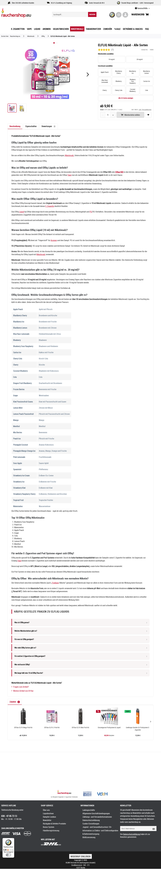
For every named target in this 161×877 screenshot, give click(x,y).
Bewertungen (48, 126)
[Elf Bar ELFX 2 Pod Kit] (52, 716)
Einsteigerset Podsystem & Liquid (109, 727)
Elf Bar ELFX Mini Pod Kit (80, 727)
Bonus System (48, 827)
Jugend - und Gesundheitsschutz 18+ (97, 827)
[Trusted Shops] (112, 15)
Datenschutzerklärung (91, 820)
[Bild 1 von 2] (54, 43)
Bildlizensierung (89, 837)
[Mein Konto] (125, 15)
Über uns (46, 810)
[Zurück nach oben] (64, 792)
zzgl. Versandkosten (145, 109)
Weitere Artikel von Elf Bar (23, 690)
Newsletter (47, 820)
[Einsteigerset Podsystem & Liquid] (109, 716)
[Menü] (12, 839)
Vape (69, 175)
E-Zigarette (49, 206)
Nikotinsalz (69, 155)
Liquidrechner (48, 813)
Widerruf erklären (80, 856)
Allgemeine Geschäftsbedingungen (96, 813)
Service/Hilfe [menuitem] (142, 8)
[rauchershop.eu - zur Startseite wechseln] (20, 13)
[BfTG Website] (87, 793)
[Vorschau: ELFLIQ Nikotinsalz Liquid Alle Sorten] (12, 108)
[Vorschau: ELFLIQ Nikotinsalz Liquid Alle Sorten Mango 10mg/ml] (22, 108)
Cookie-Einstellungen (91, 823)
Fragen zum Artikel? (21, 686)
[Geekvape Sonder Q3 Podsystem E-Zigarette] (138, 716)
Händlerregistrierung (51, 830)
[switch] (8, 854)
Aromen (54, 240)
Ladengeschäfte (89, 810)
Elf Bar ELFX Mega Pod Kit (23, 727)
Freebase (55, 582)
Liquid (21, 211)
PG (91, 211)
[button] (87, 74)
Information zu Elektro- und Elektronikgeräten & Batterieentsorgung (100, 832)
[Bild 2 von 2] (57, 43)
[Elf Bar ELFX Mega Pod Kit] (23, 716)
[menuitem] (74, 14)
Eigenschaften (31, 126)
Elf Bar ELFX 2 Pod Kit (51, 727)
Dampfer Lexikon (49, 816)
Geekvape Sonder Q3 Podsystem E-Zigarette (138, 728)
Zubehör (14, 701)
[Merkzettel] (119, 15)
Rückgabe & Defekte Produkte (54, 823)
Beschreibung (15, 126)
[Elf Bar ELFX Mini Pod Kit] (80, 716)
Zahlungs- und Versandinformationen (97, 816)
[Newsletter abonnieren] (152, 828)
